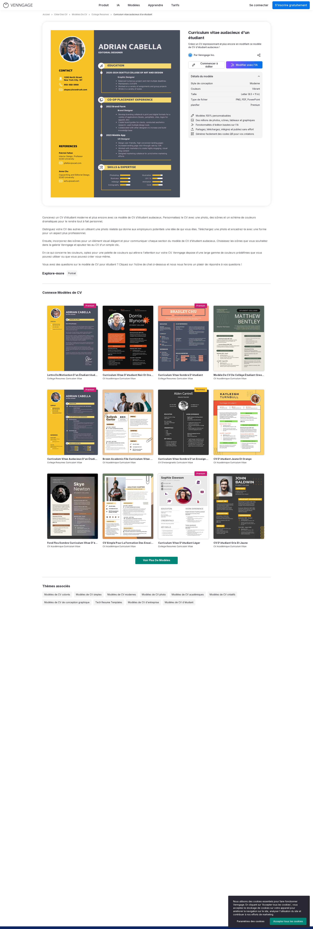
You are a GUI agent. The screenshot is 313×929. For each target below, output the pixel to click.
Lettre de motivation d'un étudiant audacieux (72, 375)
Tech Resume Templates (108, 602)
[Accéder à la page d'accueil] (18, 5)
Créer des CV (60, 14)
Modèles (134, 5)
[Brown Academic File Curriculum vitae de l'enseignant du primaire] (128, 422)
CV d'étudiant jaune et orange (233, 458)
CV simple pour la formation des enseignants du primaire (128, 542)
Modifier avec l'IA (247, 64)
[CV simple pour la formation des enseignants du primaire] (128, 506)
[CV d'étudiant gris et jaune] (239, 506)
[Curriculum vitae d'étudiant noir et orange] (128, 338)
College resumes (100, 14)
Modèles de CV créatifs (222, 594)
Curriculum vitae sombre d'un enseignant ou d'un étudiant (183, 458)
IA (118, 5)
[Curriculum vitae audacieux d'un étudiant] (72, 422)
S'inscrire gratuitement (291, 5)
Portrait (72, 273)
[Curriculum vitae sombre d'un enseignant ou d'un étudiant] (183, 422)
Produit (104, 5)
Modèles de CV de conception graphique (66, 602)
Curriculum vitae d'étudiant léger (179, 542)
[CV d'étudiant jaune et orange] (239, 422)
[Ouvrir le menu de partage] (258, 55)
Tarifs (175, 5)
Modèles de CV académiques (188, 594)
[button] (206, 64)
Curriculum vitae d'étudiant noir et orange (128, 375)
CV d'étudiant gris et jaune (231, 542)
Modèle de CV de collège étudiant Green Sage (239, 375)
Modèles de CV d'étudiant (179, 602)
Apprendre (155, 5)
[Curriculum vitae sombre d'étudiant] (183, 338)
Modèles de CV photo (154, 594)
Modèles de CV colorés (57, 594)
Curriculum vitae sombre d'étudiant (180, 375)
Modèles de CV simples (89, 594)
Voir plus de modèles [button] (156, 560)
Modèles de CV (79, 14)
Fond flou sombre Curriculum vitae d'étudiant (72, 542)
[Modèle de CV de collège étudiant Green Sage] (239, 338)
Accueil (46, 14)
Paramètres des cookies (250, 921)
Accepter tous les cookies (288, 921)
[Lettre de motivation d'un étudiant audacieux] (72, 338)
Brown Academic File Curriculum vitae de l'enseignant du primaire (128, 458)
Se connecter (258, 5)
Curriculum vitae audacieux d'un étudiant (72, 458)
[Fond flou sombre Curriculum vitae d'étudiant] (72, 506)
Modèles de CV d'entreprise (143, 602)
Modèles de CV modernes (121, 594)
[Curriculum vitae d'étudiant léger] (183, 506)
